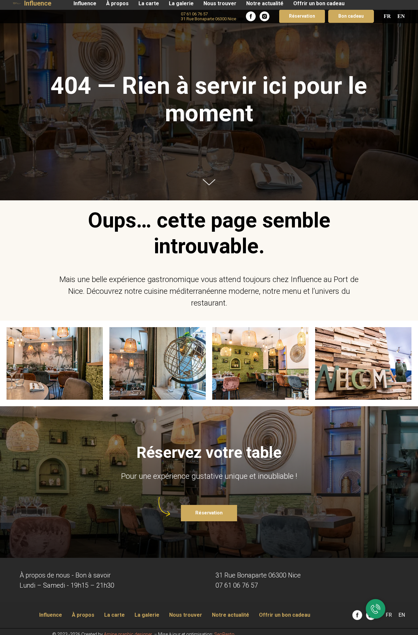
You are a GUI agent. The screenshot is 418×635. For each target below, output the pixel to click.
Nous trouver (219, 3)
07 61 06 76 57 (237, 585)
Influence (84, 3)
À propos (117, 3)
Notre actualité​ (264, 3)
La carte (148, 3)
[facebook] (251, 16)
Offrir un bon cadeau (319, 3)
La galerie (181, 3)
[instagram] (264, 16)
